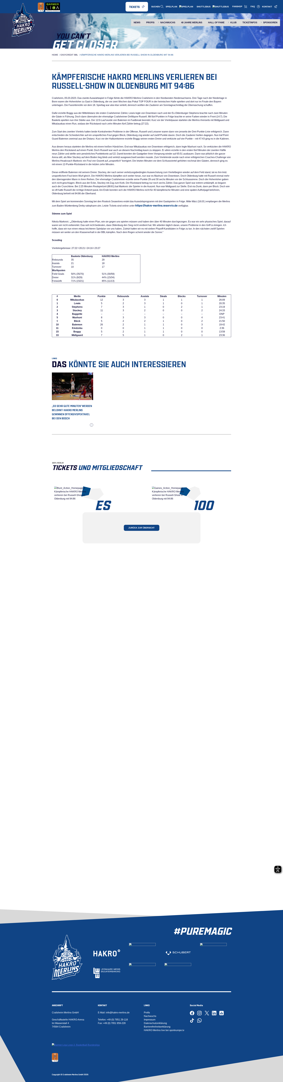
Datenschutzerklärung (155, 1023)
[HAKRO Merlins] (25, 20)
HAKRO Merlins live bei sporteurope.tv (164, 1030)
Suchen (155, 6)
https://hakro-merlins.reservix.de (156, 205)
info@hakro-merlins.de (118, 1012)
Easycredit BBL (69, 55)
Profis (147, 1012)
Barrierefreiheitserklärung (157, 1026)
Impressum (149, 1019)
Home (55, 55)
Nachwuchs (150, 1016)
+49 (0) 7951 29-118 (117, 1019)
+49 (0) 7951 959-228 (114, 1023)
